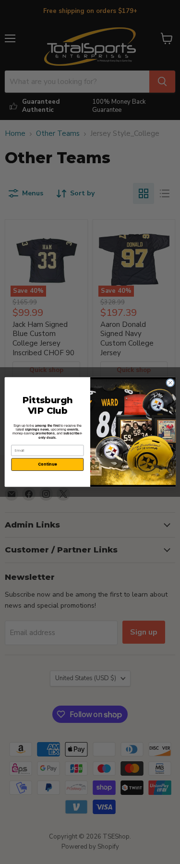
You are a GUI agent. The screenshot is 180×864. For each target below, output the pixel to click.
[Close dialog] (170, 382)
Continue (47, 464)
